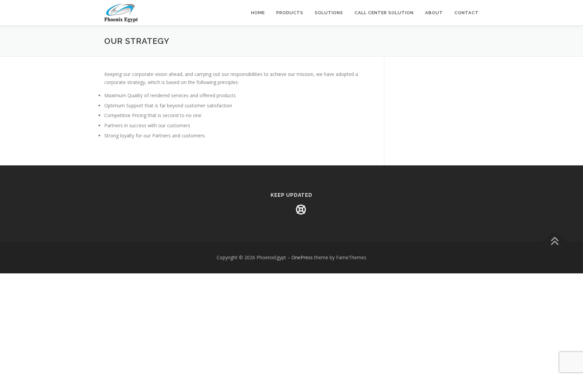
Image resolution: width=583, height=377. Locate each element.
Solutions (329, 12)
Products (289, 12)
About (434, 12)
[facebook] (282, 210)
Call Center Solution (384, 12)
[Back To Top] (554, 242)
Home (258, 12)
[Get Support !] (301, 210)
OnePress (302, 257)
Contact (466, 12)
